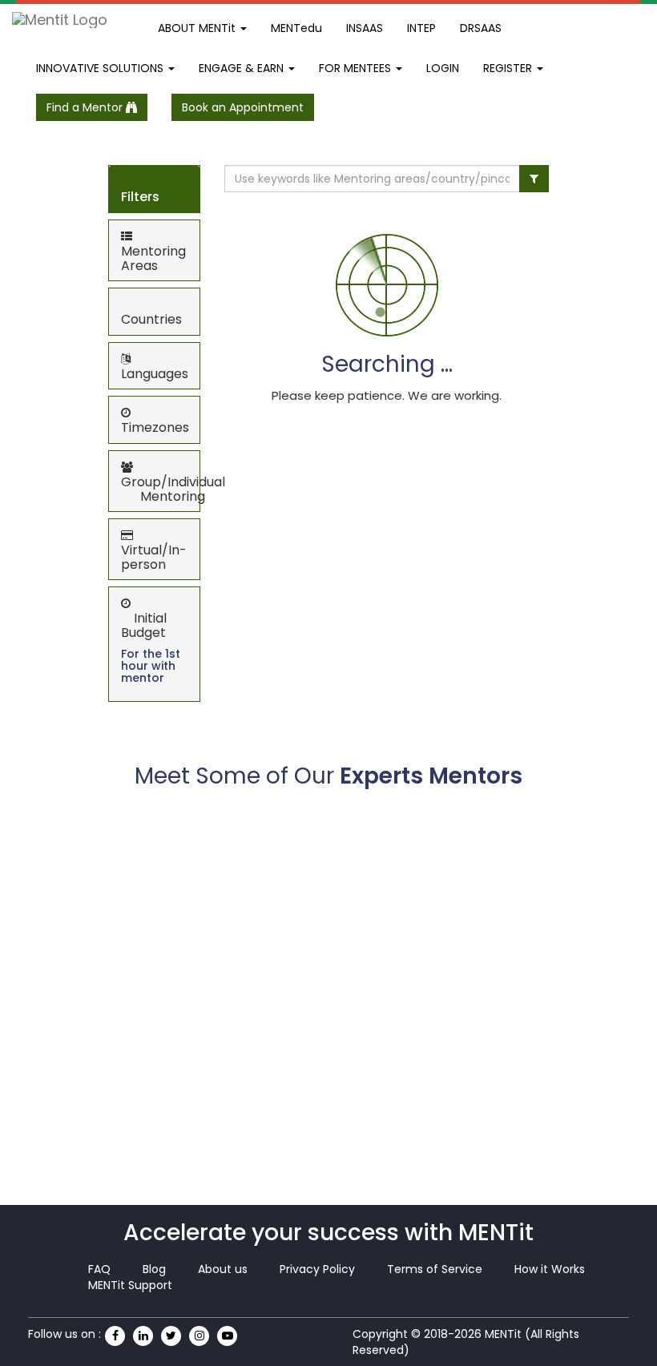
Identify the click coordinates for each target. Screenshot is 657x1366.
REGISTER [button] (509, 68)
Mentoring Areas (153, 258)
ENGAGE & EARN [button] (243, 68)
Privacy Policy (317, 1269)
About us (223, 1269)
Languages (154, 374)
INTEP (421, 28)
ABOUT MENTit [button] (198, 28)
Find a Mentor (86, 107)
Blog (154, 1269)
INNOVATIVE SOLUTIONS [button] (101, 68)
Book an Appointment (243, 107)
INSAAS (364, 28)
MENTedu (296, 28)
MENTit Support (130, 1285)
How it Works (549, 1269)
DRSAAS (481, 28)
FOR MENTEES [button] (356, 68)
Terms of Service (434, 1269)
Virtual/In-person (154, 557)
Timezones (155, 427)
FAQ (99, 1269)
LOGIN (442, 68)
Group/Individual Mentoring (173, 489)
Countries (151, 319)
